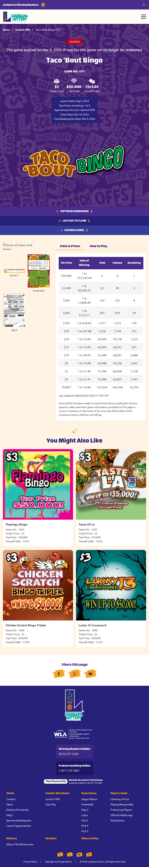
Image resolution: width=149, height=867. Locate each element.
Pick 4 (84, 825)
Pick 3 (84, 831)
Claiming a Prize (119, 799)
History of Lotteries (17, 809)
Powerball (87, 804)
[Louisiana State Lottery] (16, 16)
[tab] (14, 273)
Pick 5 (84, 820)
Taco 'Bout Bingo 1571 (48, 29)
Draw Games (88, 793)
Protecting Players (121, 809)
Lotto (84, 815)
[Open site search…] (144, 5)
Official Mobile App (121, 815)
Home (6, 29)
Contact (11, 799)
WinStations (117, 820)
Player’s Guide (119, 793)
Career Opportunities (18, 825)
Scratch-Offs (53, 799)
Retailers (51, 838)
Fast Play (51, 804)
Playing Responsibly (121, 804)
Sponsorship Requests (18, 820)
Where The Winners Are (19, 844)
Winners (11, 838)
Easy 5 (84, 809)
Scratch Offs (22, 29)
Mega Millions (89, 799)
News (9, 804)
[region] (101, 337)
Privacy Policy (30, 861)
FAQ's (9, 815)
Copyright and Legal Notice (58, 861)
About (10, 793)
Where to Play (89, 838)
